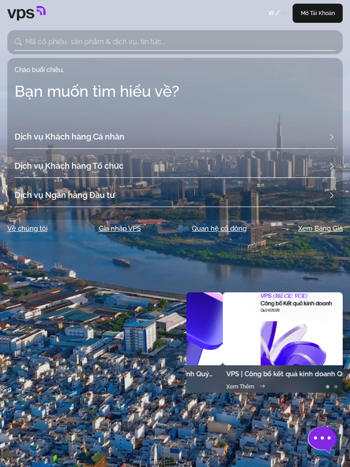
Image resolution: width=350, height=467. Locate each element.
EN (285, 13)
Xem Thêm (204, 387)
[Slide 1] (327, 387)
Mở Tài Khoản (318, 13)
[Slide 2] (336, 387)
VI (270, 13)
